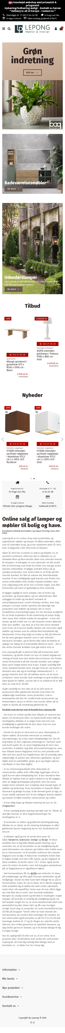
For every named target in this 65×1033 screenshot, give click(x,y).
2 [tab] (34, 478)
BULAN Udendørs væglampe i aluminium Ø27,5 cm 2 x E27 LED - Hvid (17, 455)
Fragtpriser (8, 806)
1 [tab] (30, 478)
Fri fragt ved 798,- (52, 15)
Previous (2, 439)
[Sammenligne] (28, 326)
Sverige (34, 839)
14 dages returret (13, 18)
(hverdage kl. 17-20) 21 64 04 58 (21, 15)
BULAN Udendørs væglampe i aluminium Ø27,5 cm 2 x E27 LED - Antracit (47, 456)
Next (62, 439)
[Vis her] (28, 332)
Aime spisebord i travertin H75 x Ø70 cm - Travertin (16, 364)
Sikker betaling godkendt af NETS (42, 18)
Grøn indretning (32, 56)
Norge (45, 839)
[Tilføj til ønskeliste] (28, 321)
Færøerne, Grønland (18, 839)
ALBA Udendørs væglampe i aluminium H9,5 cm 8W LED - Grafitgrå (47, 368)
